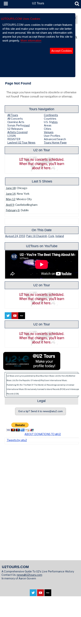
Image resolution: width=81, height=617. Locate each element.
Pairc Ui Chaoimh (36, 236)
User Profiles (52, 135)
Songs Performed (18, 125)
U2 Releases (15, 128)
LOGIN (11, 135)
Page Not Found (18, 83)
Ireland (59, 236)
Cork (51, 236)
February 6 (13, 210)
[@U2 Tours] (31, 368)
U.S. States (51, 122)
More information (31, 40)
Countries (50, 118)
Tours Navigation (41, 109)
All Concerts (15, 118)
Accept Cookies (61, 50)
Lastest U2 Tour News (21, 142)
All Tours (12, 115)
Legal (41, 401)
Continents (51, 115)
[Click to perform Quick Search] (75, 37)
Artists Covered (17, 132)
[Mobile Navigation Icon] (5, 4)
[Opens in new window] (33, 594)
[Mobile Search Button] (77, 4)
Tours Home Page (55, 142)
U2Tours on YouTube (41, 246)
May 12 (10, 199)
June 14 (11, 193)
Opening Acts (15, 122)
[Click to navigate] (42, 431)
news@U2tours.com (29, 574)
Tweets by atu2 (17, 440)
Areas (47, 125)
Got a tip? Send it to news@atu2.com (40, 411)
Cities (47, 128)
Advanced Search (55, 139)
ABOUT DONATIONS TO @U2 (42, 434)
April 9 (10, 205)
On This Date (42, 230)
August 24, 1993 (15, 236)
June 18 (11, 188)
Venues (48, 132)
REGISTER (13, 139)
